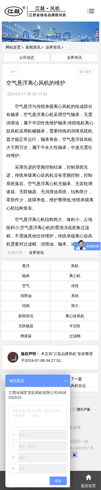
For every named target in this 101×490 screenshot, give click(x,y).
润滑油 (26, 296)
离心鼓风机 (74, 316)
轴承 (26, 276)
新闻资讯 (33, 47)
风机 (75, 266)
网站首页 (13, 47)
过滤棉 (75, 336)
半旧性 (75, 326)
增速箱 (26, 336)
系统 (75, 296)
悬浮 (26, 266)
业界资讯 (53, 47)
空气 (26, 286)
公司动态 (26, 57)
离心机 (75, 276)
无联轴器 (25, 326)
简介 (75, 306)
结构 (26, 306)
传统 (75, 286)
